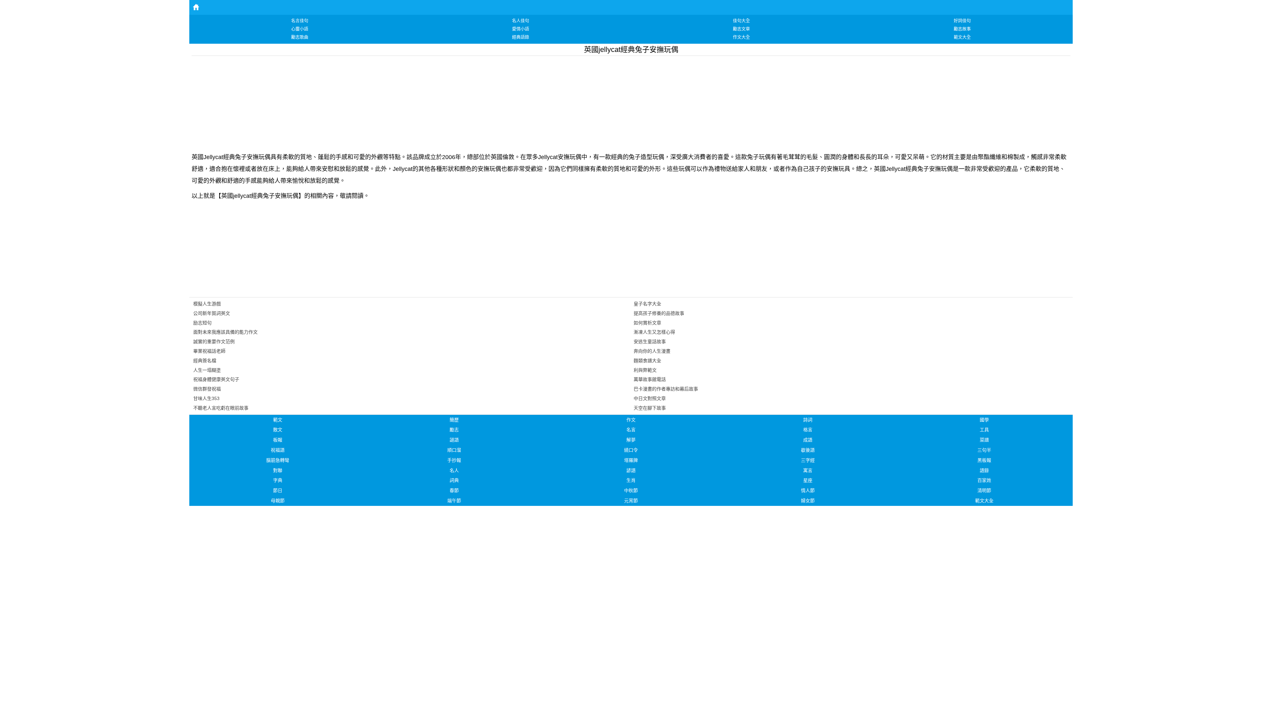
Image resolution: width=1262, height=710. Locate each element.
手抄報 (454, 460)
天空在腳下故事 (650, 408)
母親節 (278, 500)
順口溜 (454, 450)
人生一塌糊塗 (207, 370)
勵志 (454, 429)
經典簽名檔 (204, 360)
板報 (277, 439)
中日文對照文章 (650, 398)
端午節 (454, 500)
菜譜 (984, 439)
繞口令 (631, 450)
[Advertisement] (389, 102)
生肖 (631, 480)
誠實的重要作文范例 (214, 341)
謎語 (454, 439)
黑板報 (984, 460)
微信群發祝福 (207, 388)
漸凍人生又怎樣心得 (654, 332)
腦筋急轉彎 (277, 460)
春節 (454, 490)
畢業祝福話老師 (209, 351)
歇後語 (808, 450)
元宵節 (631, 500)
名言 (631, 429)
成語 (807, 439)
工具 (984, 429)
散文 (277, 429)
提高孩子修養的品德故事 (659, 313)
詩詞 (807, 419)
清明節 (984, 490)
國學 (984, 419)
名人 (454, 470)
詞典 (454, 480)
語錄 (984, 470)
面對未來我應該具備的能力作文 (225, 332)
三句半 (984, 450)
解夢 (631, 439)
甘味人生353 (206, 398)
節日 (277, 490)
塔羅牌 (631, 460)
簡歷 (454, 419)
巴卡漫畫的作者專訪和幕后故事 (666, 388)
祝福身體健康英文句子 (216, 379)
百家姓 (984, 480)
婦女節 (808, 500)
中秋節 (631, 490)
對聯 (277, 470)
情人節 (808, 490)
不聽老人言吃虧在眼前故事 (220, 408)
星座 (807, 480)
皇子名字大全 (647, 303)
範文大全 (984, 500)
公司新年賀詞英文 (211, 313)
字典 (277, 480)
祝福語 (278, 450)
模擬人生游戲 (207, 303)
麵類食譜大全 (647, 360)
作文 (631, 419)
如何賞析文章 (647, 322)
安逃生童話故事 (650, 341)
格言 (807, 429)
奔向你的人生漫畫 (652, 351)
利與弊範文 (645, 370)
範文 (277, 419)
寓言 (807, 470)
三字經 (808, 460)
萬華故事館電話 (650, 379)
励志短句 (202, 322)
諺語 (631, 470)
